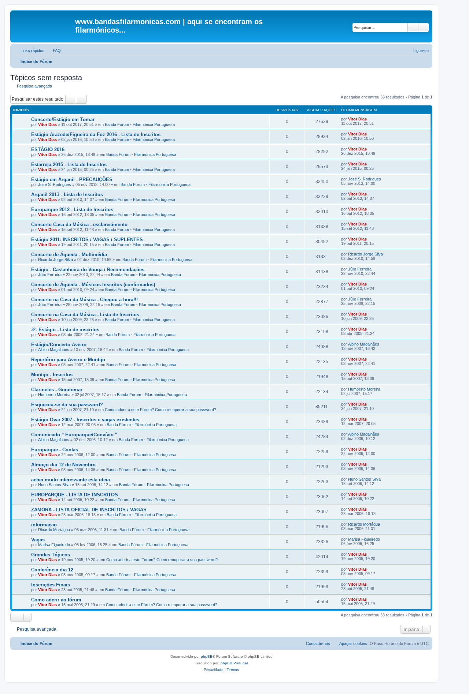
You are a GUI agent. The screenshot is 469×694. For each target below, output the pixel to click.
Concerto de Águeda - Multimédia (69, 254)
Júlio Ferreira (50, 274)
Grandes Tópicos (50, 554)
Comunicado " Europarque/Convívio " (74, 434)
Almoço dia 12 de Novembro (63, 464)
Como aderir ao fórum (56, 599)
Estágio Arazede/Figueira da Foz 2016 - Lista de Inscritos (95, 134)
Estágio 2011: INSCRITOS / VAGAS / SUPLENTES (87, 239)
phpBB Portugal (234, 663)
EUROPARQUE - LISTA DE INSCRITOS (74, 494)
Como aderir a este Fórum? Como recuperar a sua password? (160, 409)
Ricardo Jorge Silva (55, 259)
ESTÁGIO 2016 (47, 149)
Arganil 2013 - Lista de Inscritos (67, 194)
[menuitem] (53, 50)
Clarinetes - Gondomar (56, 389)
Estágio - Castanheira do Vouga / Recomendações (87, 269)
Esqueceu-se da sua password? (67, 404)
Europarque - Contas (54, 449)
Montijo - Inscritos (52, 374)
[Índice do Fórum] (43, 24)
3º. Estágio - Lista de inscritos (65, 329)
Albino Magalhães (53, 349)
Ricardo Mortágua (54, 529)
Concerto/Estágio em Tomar (63, 119)
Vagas (38, 539)
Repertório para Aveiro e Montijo (68, 359)
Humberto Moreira (54, 394)
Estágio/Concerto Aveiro (58, 344)
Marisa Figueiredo (54, 544)
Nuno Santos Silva (54, 484)
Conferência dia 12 (52, 569)
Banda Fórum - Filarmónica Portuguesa (140, 124)
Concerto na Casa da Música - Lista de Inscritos (85, 314)
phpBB (207, 656)
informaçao (44, 524)
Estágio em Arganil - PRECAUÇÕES (71, 179)
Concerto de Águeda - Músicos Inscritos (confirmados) (93, 284)
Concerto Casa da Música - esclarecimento (79, 224)
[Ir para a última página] (370, 119)
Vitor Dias (47, 124)
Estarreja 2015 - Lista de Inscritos (69, 164)
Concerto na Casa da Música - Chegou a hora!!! (84, 299)
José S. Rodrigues (54, 184)
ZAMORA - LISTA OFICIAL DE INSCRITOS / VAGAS (89, 509)
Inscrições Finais (50, 584)
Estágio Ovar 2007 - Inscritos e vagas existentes (85, 419)
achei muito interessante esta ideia (70, 479)
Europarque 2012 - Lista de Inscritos (72, 209)
